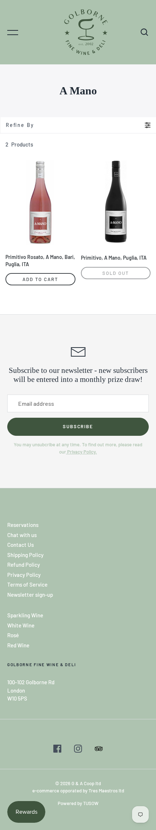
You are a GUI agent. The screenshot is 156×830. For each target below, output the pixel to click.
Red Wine (18, 645)
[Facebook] (57, 750)
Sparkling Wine (25, 615)
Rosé (13, 635)
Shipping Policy (25, 555)
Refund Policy (23, 564)
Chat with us (22, 535)
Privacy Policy (24, 574)
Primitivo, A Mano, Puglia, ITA (114, 258)
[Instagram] (78, 750)
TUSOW (90, 803)
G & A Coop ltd (86, 783)
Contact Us (20, 544)
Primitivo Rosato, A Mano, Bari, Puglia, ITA (40, 260)
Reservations (22, 525)
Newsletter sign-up (30, 594)
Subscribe (78, 426)
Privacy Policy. (81, 452)
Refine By (20, 125)
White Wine (20, 625)
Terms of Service (27, 584)
